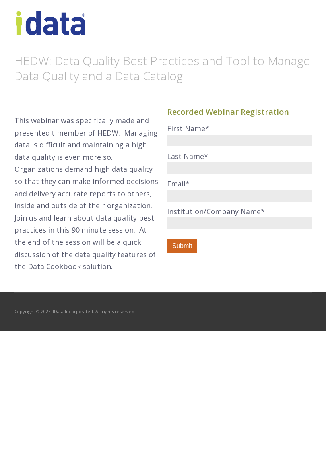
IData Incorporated (73, 311)
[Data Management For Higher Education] (50, 31)
